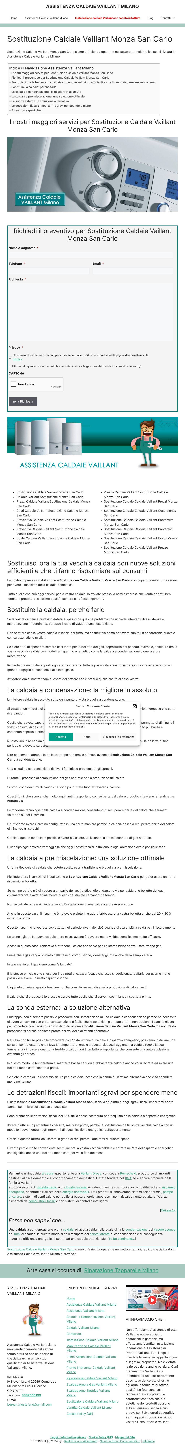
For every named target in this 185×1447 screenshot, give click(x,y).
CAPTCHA (16, 373)
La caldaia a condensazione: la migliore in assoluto (46, 91)
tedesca (47, 1173)
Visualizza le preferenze (118, 737)
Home (13, 18)
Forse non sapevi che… (27, 110)
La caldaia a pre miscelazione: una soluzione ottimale (48, 96)
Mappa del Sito (125, 1437)
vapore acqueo (164, 1229)
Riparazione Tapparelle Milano (121, 1270)
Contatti (166, 18)
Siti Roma (149, 1441)
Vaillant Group (91, 1173)
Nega (86, 737)
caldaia (68, 1229)
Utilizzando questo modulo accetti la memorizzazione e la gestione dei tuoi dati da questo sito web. (76, 366)
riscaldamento (46, 1187)
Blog (150, 18)
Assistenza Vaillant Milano (85, 1310)
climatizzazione (75, 1187)
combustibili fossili (42, 1201)
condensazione (137, 1229)
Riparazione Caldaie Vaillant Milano (91, 1378)
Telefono (17, 263)
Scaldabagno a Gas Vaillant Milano (91, 1384)
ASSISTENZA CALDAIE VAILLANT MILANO (92, 6)
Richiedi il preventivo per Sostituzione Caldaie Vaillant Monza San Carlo (60, 77)
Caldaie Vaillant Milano (83, 1327)
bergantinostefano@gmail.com (29, 1404)
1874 (128, 1178)
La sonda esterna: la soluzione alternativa (40, 101)
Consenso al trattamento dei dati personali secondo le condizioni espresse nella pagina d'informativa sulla (80, 357)
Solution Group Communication (120, 1441)
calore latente (100, 1234)
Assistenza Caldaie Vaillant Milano (46, 18)
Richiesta (17, 279)
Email (98, 263)
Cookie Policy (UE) (79, 1414)
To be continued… (122, 1238)
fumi (17, 1234)
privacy (17, 359)
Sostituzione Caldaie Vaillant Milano (92, 1401)
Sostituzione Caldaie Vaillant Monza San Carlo (40, 1249)
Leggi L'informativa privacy (68, 1437)
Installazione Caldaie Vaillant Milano (92, 1340)
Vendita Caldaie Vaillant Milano (89, 1407)
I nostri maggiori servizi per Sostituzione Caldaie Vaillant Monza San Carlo (62, 73)
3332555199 (31, 1395)
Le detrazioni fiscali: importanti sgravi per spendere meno (51, 105)
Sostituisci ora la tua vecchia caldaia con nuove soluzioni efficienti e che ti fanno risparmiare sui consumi (83, 82)
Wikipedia (168, 1210)
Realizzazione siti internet (80, 1441)
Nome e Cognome (24, 248)
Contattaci (73, 1334)
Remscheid (128, 1173)
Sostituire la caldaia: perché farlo (34, 87)
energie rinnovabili (75, 1192)
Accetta (60, 737)
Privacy (16, 347)
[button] (134, 706)
